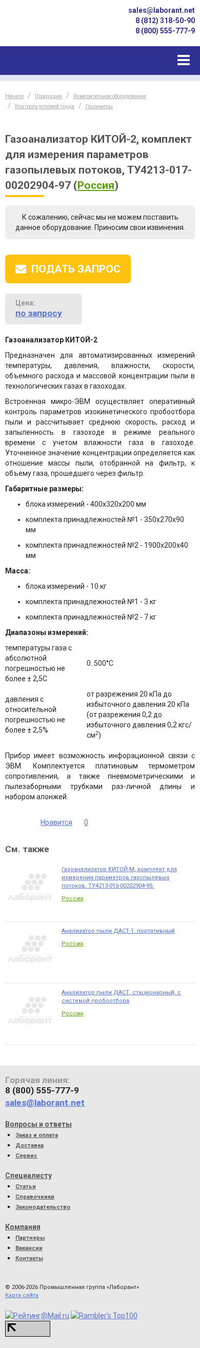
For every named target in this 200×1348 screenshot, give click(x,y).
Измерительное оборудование (109, 96)
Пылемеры (99, 106)
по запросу (38, 313)
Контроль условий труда (44, 106)
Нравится (56, 822)
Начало (14, 96)
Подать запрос (76, 269)
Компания (23, 1227)
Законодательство (42, 1207)
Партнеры (30, 1238)
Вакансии (29, 1248)
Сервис (26, 1155)
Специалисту (28, 1175)
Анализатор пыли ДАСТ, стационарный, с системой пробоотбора (121, 996)
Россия (95, 185)
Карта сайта (21, 1295)
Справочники (34, 1196)
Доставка (29, 1145)
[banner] (41, 27)
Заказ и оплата (36, 1135)
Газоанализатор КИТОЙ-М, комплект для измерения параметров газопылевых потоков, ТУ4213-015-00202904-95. (119, 877)
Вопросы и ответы (38, 1124)
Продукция (48, 96)
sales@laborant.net (161, 10)
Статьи (25, 1186)
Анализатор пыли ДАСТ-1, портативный (118, 931)
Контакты (29, 1258)
